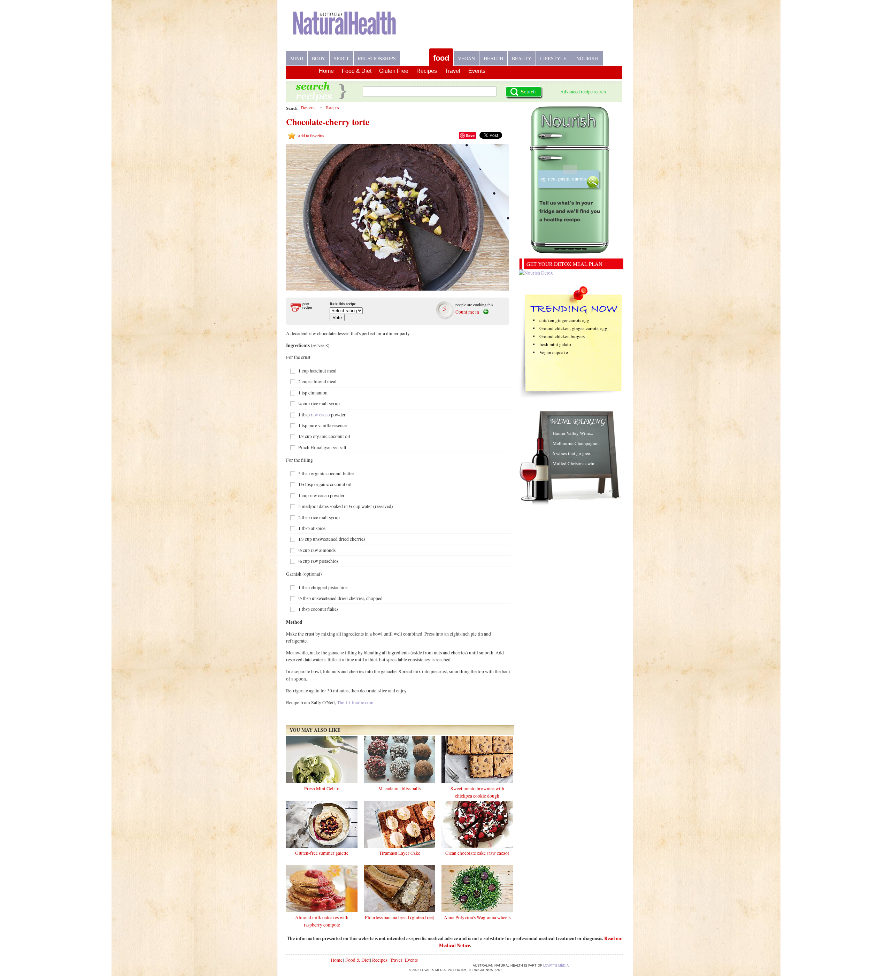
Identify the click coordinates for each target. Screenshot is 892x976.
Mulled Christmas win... (575, 463)
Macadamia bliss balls (399, 788)
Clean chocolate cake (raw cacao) (477, 853)
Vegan (466, 58)
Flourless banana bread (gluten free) (400, 917)
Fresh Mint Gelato (321, 788)
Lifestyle (553, 58)
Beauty (521, 58)
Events (476, 71)
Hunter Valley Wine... (573, 433)
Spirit (341, 58)
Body (318, 58)
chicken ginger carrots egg (564, 320)
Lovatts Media (556, 965)
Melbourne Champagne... (576, 443)
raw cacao (320, 415)
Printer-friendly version (306, 307)
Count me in (467, 312)
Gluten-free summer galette (321, 853)
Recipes (414, 55)
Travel (452, 71)
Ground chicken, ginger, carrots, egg (573, 328)
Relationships (377, 58)
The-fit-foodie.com (355, 702)
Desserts (308, 107)
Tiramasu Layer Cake (399, 853)
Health (493, 58)
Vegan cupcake (553, 352)
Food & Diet (356, 71)
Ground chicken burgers (562, 336)
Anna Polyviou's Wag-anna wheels (477, 917)
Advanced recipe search (583, 92)
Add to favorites (311, 135)
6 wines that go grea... (573, 453)
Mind (296, 58)
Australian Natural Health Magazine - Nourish (344, 28)
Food (441, 58)
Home (326, 71)
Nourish (587, 58)
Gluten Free (393, 71)
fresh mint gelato (555, 344)
